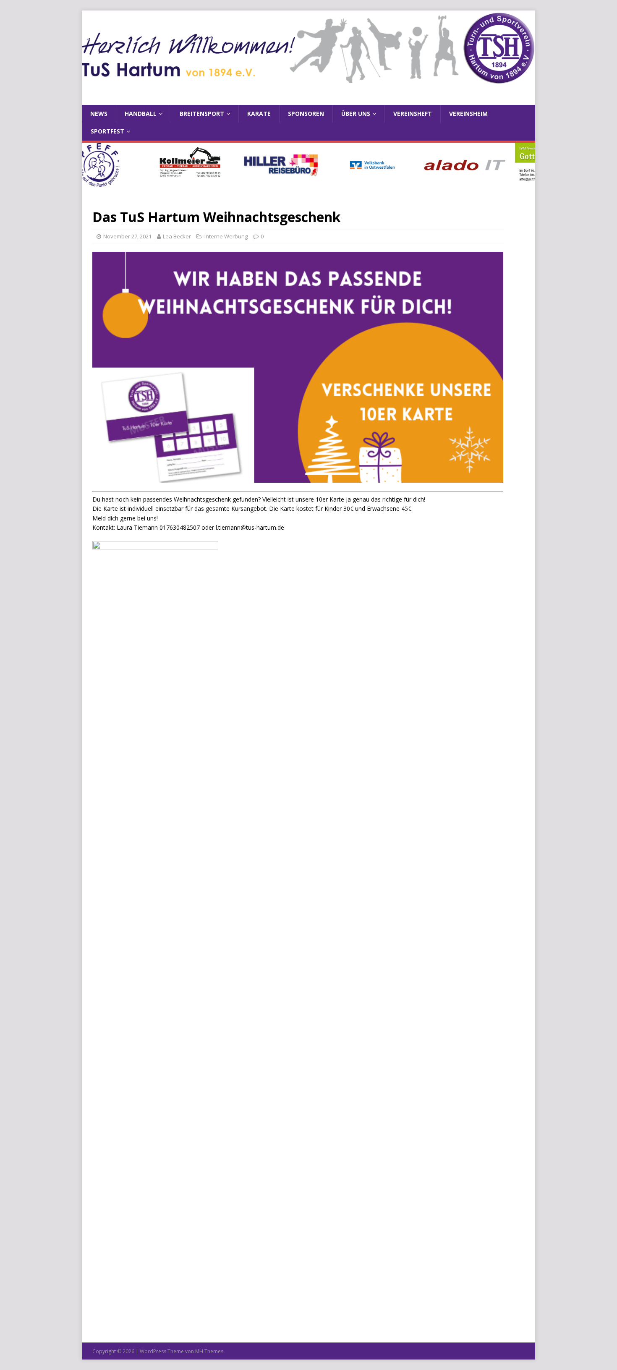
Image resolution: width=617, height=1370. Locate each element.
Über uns (355, 114)
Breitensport (202, 114)
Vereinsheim (468, 114)
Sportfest (107, 131)
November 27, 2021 (127, 236)
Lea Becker (177, 236)
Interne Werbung (226, 236)
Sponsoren (306, 114)
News (98, 114)
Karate (259, 114)
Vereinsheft (412, 114)
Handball (141, 114)
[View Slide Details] (260, 165)
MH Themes (209, 1351)
